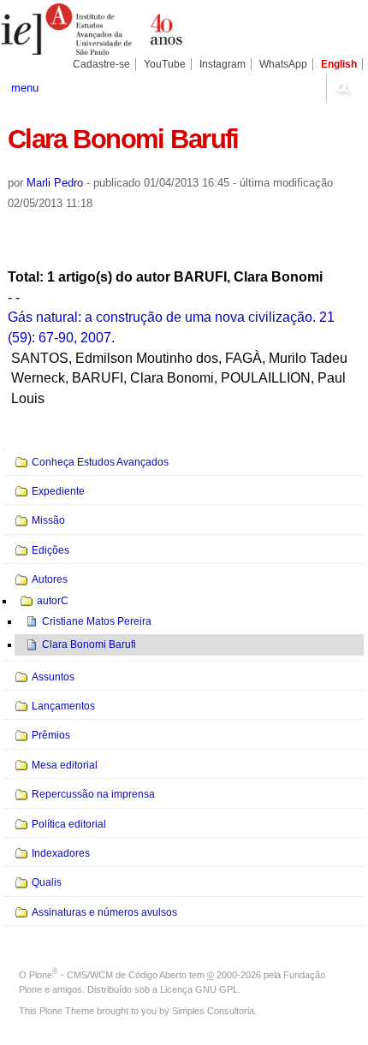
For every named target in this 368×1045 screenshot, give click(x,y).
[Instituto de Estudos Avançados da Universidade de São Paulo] (92, 29)
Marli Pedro (55, 182)
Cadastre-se (101, 64)
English (339, 64)
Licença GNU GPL (199, 989)
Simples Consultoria (213, 1011)
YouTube (165, 64)
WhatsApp (283, 64)
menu (25, 87)
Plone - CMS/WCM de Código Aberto (108, 975)
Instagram (222, 64)
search (342, 87)
